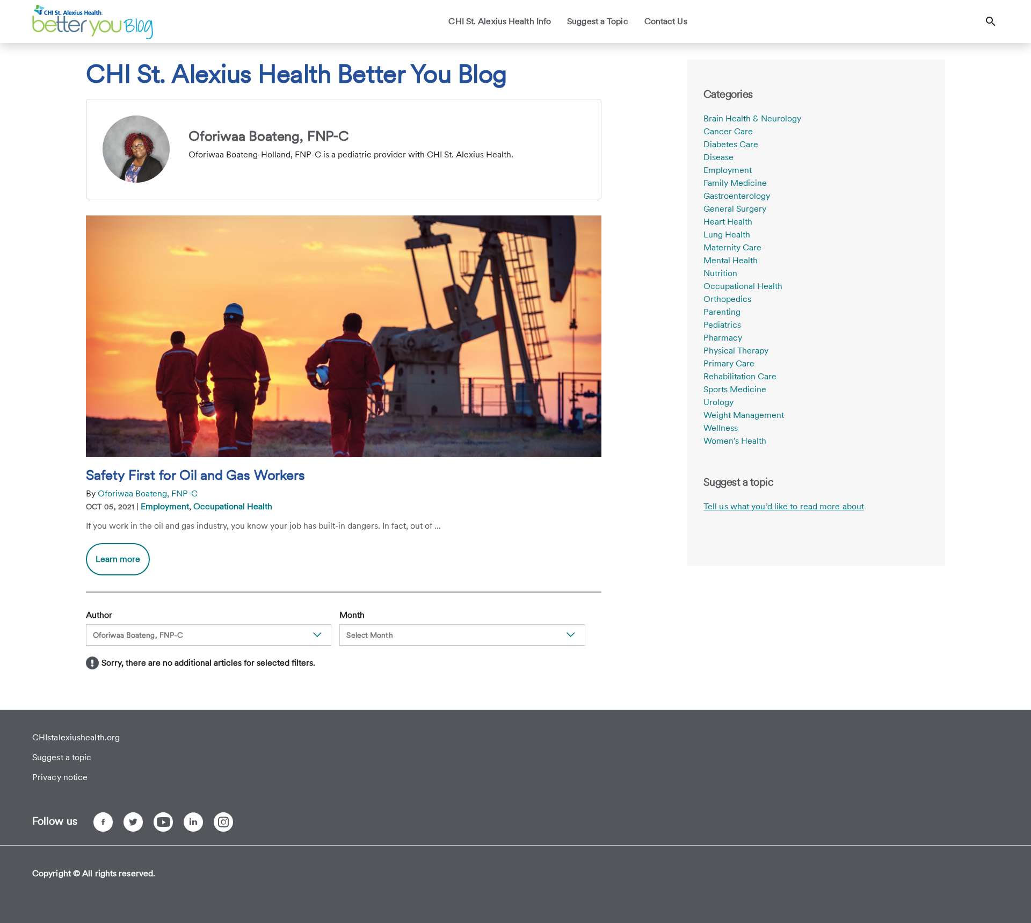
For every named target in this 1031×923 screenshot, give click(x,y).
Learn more (123, 564)
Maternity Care (732, 247)
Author (99, 615)
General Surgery (734, 209)
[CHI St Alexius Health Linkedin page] (193, 822)
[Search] (991, 21)
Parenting (721, 312)
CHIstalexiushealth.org (76, 737)
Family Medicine (735, 183)
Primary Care (728, 363)
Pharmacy (722, 338)
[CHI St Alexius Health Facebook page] (103, 822)
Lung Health (726, 234)
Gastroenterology (736, 196)
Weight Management (743, 415)
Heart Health (727, 222)
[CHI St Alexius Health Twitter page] (133, 822)
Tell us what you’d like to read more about (783, 506)
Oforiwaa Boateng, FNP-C (148, 493)
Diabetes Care (730, 144)
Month (352, 615)
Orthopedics (727, 299)
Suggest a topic (62, 757)
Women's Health (734, 441)
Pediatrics (722, 325)
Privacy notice (60, 777)
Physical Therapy (735, 350)
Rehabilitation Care (739, 376)
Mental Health (730, 260)
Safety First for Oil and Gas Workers (195, 475)
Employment (165, 506)
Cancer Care (728, 131)
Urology (718, 402)
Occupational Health (232, 506)
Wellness (720, 428)
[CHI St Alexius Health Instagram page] (223, 822)
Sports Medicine (734, 389)
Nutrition (720, 273)
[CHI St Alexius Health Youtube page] (163, 822)
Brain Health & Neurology (752, 118)
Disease (718, 157)
